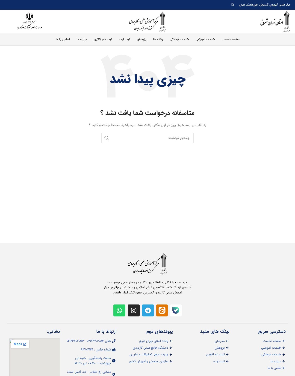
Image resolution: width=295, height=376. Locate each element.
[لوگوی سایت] (271, 21)
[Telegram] (148, 310)
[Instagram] (134, 310)
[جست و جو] (233, 4)
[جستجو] (106, 138)
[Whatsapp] (119, 310)
